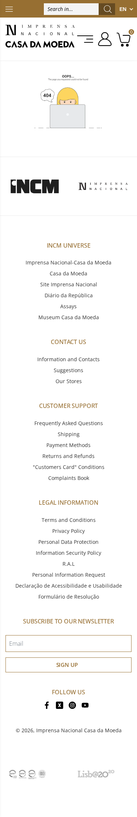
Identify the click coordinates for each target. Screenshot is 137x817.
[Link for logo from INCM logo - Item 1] (35, 186)
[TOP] (9, 8)
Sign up (67, 664)
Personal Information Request (68, 574)
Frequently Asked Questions (68, 423)
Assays (68, 306)
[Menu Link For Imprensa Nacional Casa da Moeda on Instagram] (72, 704)
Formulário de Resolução (68, 596)
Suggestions (68, 370)
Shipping (69, 434)
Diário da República (69, 295)
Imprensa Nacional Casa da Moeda (79, 730)
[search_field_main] (108, 9)
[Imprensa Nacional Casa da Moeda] (40, 39)
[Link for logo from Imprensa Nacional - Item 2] (103, 186)
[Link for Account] (103, 39)
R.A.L (68, 563)
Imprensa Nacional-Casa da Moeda (68, 262)
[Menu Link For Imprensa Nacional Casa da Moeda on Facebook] (46, 704)
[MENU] (85, 39)
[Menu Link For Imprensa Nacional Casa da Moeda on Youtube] (85, 704)
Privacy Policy (68, 530)
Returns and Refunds (68, 456)
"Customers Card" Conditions (68, 466)
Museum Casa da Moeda (68, 317)
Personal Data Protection (68, 541)
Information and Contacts (68, 359)
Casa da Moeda (68, 273)
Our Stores (69, 381)
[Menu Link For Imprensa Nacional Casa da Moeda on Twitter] (59, 704)
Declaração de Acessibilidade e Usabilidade (68, 585)
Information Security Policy (68, 552)
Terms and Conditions (69, 519)
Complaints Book (68, 477)
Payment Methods (68, 445)
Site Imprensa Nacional (68, 284)
